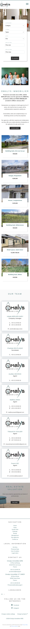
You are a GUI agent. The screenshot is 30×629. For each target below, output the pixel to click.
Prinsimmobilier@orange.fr (15, 585)
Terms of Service (14, 626)
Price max (9, 49)
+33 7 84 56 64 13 (16, 440)
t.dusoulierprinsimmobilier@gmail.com (16, 444)
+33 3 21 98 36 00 (16, 325)
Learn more (15, 128)
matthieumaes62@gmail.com (16, 412)
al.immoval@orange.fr (15, 571)
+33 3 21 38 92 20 (16, 322)
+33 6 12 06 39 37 (16, 408)
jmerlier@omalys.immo (16, 329)
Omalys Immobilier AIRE (15, 561)
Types (7, 29)
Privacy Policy (25, 624)
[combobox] (14, 25)
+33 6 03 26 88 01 (16, 472)
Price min (9, 42)
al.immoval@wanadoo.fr (16, 476)
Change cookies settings (8, 614)
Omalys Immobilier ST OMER (15, 574)
